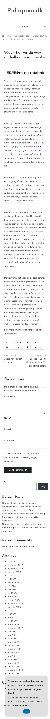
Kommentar (11, 396)
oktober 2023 (14, 607)
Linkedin (37, 347)
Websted (9, 440)
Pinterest (17, 347)
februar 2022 (14, 645)
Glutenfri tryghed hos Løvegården (18, 510)
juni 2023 (12, 614)
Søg (4, 481)
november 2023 (15, 603)
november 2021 (15, 652)
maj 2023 (12, 617)
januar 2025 (13, 582)
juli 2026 (12, 561)
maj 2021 (12, 656)
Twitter (37, 343)
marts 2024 (13, 596)
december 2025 (15, 565)
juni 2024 (12, 589)
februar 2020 (14, 673)
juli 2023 (12, 610)
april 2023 (12, 621)
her (40, 329)
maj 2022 (12, 635)
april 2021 (12, 659)
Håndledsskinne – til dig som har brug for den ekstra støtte (36, 362)
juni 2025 (12, 579)
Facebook (16, 343)
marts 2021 (13, 663)
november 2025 (15, 568)
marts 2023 (13, 624)
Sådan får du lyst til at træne (13, 361)
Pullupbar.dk (25, 11)
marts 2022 (13, 642)
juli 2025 (12, 575)
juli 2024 (12, 586)
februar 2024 (14, 600)
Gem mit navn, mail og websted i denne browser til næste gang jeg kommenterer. (22, 457)
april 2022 (12, 638)
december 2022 (15, 628)
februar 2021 (14, 666)
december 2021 (15, 649)
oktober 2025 (14, 572)
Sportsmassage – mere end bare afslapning (23, 513)
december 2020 (15, 670)
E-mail (8, 429)
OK (26, 711)
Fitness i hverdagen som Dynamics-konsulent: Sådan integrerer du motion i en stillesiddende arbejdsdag (24, 528)
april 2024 (12, 593)
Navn (7, 417)
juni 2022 (12, 631)
